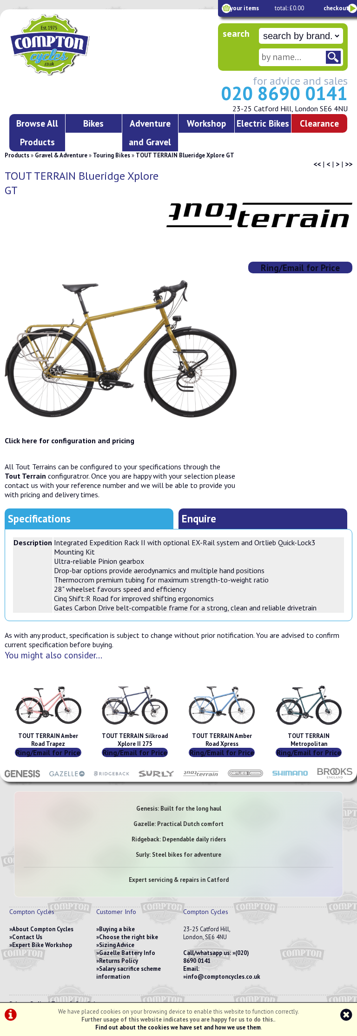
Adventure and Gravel (150, 132)
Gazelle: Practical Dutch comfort (178, 824)
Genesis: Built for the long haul (178, 809)
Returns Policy (118, 961)
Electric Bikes (263, 123)
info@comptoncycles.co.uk (223, 977)
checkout (336, 8)
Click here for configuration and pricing (69, 440)
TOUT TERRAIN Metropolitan (309, 740)
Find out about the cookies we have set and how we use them (178, 1027)
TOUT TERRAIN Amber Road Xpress (222, 740)
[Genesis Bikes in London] (22, 777)
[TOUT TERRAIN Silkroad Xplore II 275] (135, 728)
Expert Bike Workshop (42, 945)
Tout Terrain (25, 476)
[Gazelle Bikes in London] (67, 777)
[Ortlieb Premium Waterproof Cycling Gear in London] (245, 777)
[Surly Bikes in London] (156, 777)
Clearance (319, 123)
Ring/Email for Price (300, 267)
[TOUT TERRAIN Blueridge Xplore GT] (121, 349)
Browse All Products (37, 132)
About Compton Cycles (42, 929)
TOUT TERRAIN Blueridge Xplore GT (185, 155)
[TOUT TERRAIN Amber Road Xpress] (222, 728)
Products (17, 155)
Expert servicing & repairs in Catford (179, 880)
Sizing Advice (116, 945)
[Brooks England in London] (334, 777)
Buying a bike (117, 929)
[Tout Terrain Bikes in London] (200, 777)
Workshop (206, 123)
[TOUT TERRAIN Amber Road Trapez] (48, 728)
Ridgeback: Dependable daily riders (179, 839)
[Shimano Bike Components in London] (290, 777)
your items (244, 8)
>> (348, 164)
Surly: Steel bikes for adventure (178, 855)
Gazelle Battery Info (127, 953)
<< (317, 164)
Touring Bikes (111, 155)
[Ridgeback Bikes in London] (111, 777)
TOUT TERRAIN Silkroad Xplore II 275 (135, 740)
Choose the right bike (128, 937)
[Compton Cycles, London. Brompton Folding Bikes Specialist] (74, 73)
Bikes (93, 123)
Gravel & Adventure (61, 155)
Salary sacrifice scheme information (128, 973)
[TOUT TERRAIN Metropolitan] (309, 728)
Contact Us (27, 937)
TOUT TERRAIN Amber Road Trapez (48, 740)
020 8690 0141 (284, 93)
